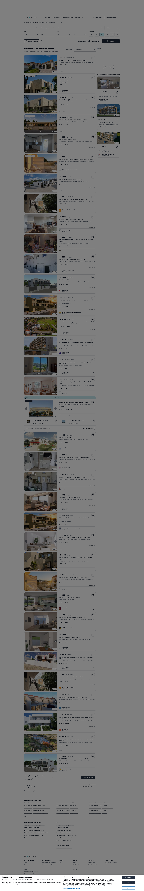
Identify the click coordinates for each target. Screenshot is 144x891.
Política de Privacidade (37, 884)
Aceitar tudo (128, 877)
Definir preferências (129, 888)
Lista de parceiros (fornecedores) (71, 888)
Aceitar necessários (129, 882)
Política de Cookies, (26, 884)
